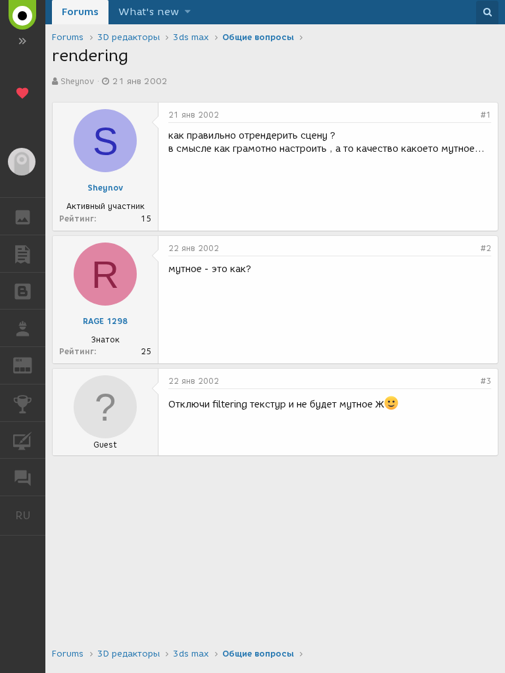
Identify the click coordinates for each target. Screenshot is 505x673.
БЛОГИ (22, 291)
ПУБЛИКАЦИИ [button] (22, 253)
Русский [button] (30, 515)
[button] (187, 12)
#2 (486, 248)
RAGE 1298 (105, 321)
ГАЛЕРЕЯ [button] (22, 216)
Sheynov (77, 81)
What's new (148, 12)
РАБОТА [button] (22, 328)
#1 (486, 115)
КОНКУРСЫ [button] (22, 402)
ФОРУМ (22, 477)
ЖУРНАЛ (30, 364)
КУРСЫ (22, 440)
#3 (486, 381)
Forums (80, 12)
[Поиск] (487, 12)
